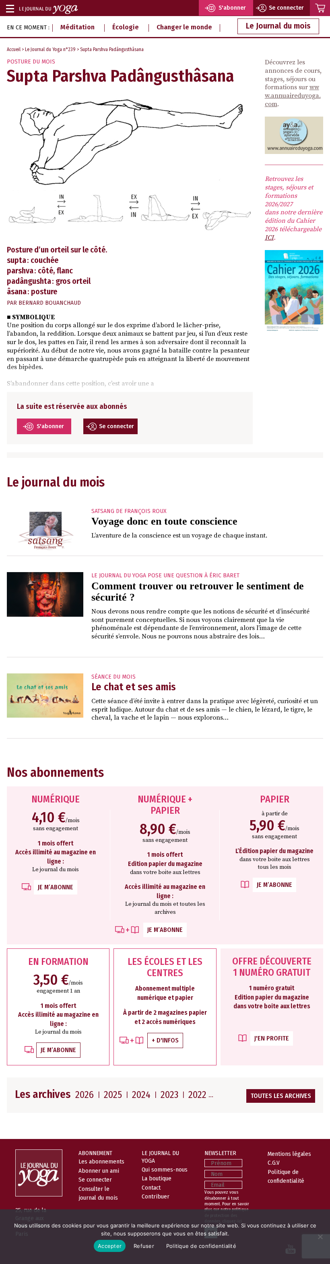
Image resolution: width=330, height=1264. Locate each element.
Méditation (77, 27)
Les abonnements (101, 1161)
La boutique (156, 1178)
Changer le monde (184, 27)
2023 (169, 1094)
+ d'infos (165, 1040)
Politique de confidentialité (201, 1246)
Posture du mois (31, 61)
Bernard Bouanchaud (50, 303)
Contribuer (155, 1196)
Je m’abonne (55, 887)
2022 (197, 1094)
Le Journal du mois (278, 26)
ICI (269, 238)
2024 (141, 1094)
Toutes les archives (281, 1096)
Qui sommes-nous (165, 1169)
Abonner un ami (98, 1170)
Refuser (144, 1246)
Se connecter (116, 426)
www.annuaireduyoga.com (293, 95)
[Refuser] (320, 1237)
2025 (113, 1094)
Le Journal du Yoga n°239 (50, 49)
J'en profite (271, 1038)
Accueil (14, 49)
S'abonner (50, 426)
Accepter (110, 1246)
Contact (151, 1187)
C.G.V (274, 1162)
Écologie (125, 27)
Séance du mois (113, 676)
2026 (84, 1094)
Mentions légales (289, 1153)
